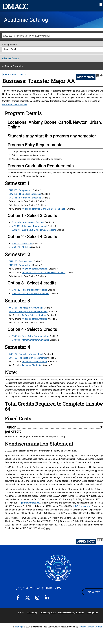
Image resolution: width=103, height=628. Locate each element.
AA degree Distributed (32, 365)
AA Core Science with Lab (34, 315)
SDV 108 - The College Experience (25, 194)
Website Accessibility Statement (71, 612)
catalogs (19, 626)
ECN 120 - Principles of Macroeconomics (28, 311)
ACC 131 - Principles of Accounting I (26, 307)
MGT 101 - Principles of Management (29, 226)
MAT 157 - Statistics (21, 247)
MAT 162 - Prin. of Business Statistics (29, 290)
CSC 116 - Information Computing (25, 197)
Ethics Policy (32, 612)
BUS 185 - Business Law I (21, 261)
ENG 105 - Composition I (20, 190)
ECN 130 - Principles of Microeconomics (28, 358)
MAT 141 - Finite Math (22, 243)
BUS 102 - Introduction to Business (28, 222)
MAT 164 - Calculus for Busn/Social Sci (30, 293)
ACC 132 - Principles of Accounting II (26, 354)
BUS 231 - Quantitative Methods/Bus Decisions (34, 230)
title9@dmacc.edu (81, 506)
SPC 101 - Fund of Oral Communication (30, 336)
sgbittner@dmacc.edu (29, 502)
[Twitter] (27, 598)
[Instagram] (37, 598)
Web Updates (92, 612)
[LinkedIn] (47, 598)
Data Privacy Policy (48, 612)
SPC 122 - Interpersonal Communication (30, 340)
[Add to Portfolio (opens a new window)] (101, 75)
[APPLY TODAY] (86, 77)
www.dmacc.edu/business (14, 104)
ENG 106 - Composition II (21, 265)
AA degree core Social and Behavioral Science (43, 209)
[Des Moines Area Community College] (15, 6)
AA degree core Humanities (35, 268)
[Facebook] (18, 598)
